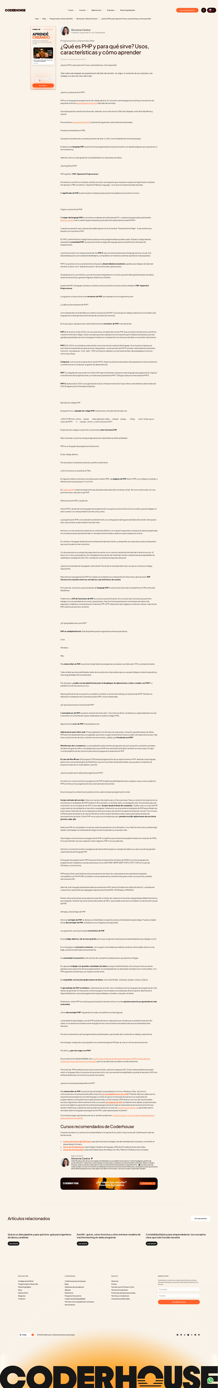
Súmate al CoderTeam (119, 1290)
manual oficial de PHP (81, 122)
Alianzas (68, 1290)
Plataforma (69, 1293)
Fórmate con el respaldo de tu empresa (79, 1302)
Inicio (37, 19)
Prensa (114, 1284)
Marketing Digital (24, 1287)
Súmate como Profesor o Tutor (122, 1287)
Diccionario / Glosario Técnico (87, 19)
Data (20, 1290)
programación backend (127, 1107)
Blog (44, 19)
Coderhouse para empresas (75, 1281)
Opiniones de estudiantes (74, 1287)
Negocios (21, 1296)
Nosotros (114, 1281)
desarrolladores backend (87, 103)
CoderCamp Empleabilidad (75, 1299)
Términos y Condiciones (120, 1296)
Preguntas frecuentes (73, 1296)
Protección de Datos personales (123, 1293)
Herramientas (70, 1305)
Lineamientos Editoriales (120, 1299)
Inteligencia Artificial (25, 1281)
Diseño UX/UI (23, 1293)
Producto (21, 1299)
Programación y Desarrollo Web (61, 19)
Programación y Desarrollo (28, 1284)
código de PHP (68, 490)
